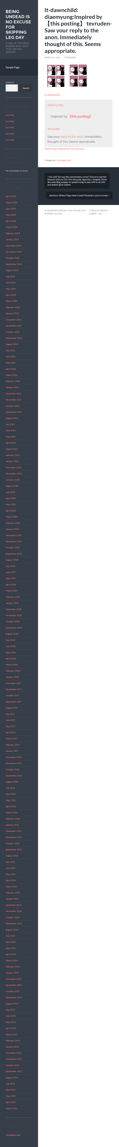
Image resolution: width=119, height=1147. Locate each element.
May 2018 (11, 652)
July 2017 (10, 714)
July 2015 (10, 862)
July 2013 (10, 1009)
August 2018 (12, 633)
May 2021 (11, 436)
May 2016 (11, 800)
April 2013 (11, 1028)
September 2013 (14, 997)
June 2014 (11, 942)
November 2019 (14, 541)
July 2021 (10, 424)
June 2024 (11, 208)
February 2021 (13, 455)
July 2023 (10, 276)
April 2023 (11, 295)
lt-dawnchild (52, 94)
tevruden (70, 57)
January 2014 (12, 972)
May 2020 (11, 504)
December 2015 (13, 831)
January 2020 (12, 529)
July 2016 (10, 788)
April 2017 (11, 732)
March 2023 (12, 301)
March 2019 (12, 590)
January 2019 (12, 603)
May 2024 (11, 215)
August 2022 (12, 344)
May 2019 (11, 578)
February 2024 (13, 233)
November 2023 (14, 251)
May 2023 (11, 288)
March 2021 (12, 449)
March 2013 (12, 1034)
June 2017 (11, 720)
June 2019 (11, 572)
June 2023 (11, 282)
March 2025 (12, 202)
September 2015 (14, 849)
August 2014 (12, 929)
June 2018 (11, 646)
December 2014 (13, 905)
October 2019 (12, 547)
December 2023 (13, 245)
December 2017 (13, 683)
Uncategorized (13, 1135)
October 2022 (12, 332)
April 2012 (11, 1102)
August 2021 (12, 418)
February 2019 (13, 597)
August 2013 (12, 1003)
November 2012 (14, 1059)
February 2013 (13, 1040)
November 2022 (14, 325)
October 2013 (12, 991)
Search (10, 82)
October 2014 (12, 917)
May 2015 (11, 874)
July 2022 (10, 350)
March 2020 (12, 516)
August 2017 (12, 707)
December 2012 (13, 1053)
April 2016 (11, 806)
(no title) (10, 115)
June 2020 (11, 498)
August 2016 (12, 781)
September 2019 (14, 553)
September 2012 (14, 1071)
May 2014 (11, 948)
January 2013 (12, 1046)
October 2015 (12, 843)
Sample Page (13, 67)
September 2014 (14, 923)
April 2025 (11, 196)
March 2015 (12, 886)
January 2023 (12, 313)
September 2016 (14, 775)
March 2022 (12, 375)
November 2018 (14, 615)
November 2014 (14, 911)
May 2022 (11, 362)
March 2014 (12, 960)
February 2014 (13, 966)
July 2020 (10, 492)
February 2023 (13, 307)
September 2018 (14, 627)
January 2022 (12, 387)
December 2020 (13, 467)
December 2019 (13, 535)
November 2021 (14, 399)
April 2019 (11, 584)
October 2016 (12, 769)
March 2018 (12, 664)
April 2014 (11, 954)
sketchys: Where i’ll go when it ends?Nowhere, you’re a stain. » (79, 195)
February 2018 (13, 671)
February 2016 (13, 818)
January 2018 (12, 677)
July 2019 (10, 566)
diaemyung (55, 105)
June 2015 (11, 868)
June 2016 (11, 794)
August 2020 (12, 486)
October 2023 (12, 258)
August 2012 (12, 1077)
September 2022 (14, 338)
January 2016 (12, 824)
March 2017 (12, 738)
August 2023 (12, 270)
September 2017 (14, 701)
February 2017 (13, 744)
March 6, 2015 (53, 57)
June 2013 (11, 1016)
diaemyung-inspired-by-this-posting (64, 148)
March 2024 (12, 227)
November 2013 (14, 985)
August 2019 (12, 560)
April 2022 (11, 369)
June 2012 (11, 1089)
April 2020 (11, 510)
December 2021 (13, 393)
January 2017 (12, 751)
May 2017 (11, 726)
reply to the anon (71, 136)
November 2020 (14, 473)
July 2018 (10, 640)
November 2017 (14, 689)
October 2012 (12, 1065)
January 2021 (12, 461)
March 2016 (12, 812)
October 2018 (12, 621)
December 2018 (13, 609)
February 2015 (13, 892)
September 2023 (14, 264)
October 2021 (12, 406)
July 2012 (10, 1083)
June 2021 (11, 430)
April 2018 (11, 658)
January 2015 (12, 898)
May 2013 (11, 1022)
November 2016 (14, 763)
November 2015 (14, 837)
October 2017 (12, 695)
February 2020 (13, 523)
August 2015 (12, 855)
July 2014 (10, 935)
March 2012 (12, 1108)
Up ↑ (101, 214)
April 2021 (11, 442)
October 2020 (12, 479)
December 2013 (13, 979)
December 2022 (13, 319)
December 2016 (13, 757)
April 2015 (11, 880)
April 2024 (11, 221)
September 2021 (14, 412)
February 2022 (13, 381)
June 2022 (11, 356)
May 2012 (11, 1096)
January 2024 (12, 239)
